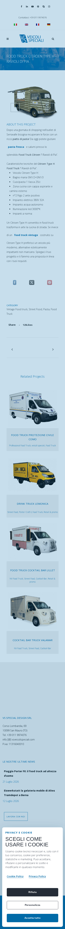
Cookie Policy (15, 876)
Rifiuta (32, 892)
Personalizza (32, 905)
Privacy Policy (37, 876)
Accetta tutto (32, 917)
